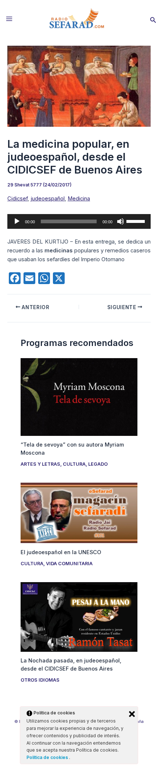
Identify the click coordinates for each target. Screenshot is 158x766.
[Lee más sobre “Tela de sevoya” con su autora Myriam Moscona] (79, 396)
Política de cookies (47, 757)
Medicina (79, 198)
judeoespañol (47, 198)
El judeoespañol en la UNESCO (61, 552)
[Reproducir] (17, 221)
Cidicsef (17, 198)
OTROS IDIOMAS (40, 680)
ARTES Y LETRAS (40, 464)
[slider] (136, 220)
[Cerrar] (132, 714)
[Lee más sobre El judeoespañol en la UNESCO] (79, 512)
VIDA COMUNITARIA (69, 563)
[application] (79, 221)
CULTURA (74, 464)
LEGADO (98, 464)
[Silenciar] (120, 221)
